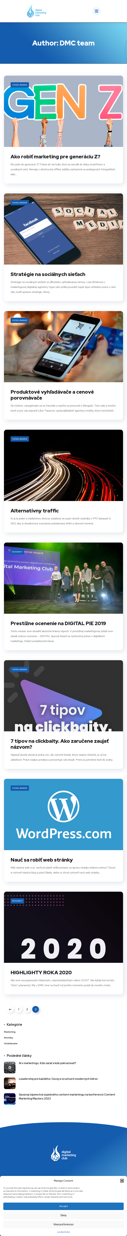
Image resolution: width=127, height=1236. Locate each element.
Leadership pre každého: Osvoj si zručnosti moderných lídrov (58, 1079)
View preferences (63, 1224)
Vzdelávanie (19, 85)
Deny (63, 1215)
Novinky (17, 551)
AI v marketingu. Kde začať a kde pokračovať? (47, 1063)
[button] (122, 1180)
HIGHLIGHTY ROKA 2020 (41, 972)
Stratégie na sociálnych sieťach (48, 274)
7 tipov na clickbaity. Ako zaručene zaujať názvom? (60, 744)
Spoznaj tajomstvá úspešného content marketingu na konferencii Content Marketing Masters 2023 (67, 1096)
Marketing (9, 1031)
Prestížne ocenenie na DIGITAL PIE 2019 (58, 623)
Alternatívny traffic (35, 511)
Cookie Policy (63, 1231)
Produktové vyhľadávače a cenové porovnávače (52, 395)
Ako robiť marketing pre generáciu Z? (55, 157)
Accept (63, 1206)
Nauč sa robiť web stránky (42, 860)
